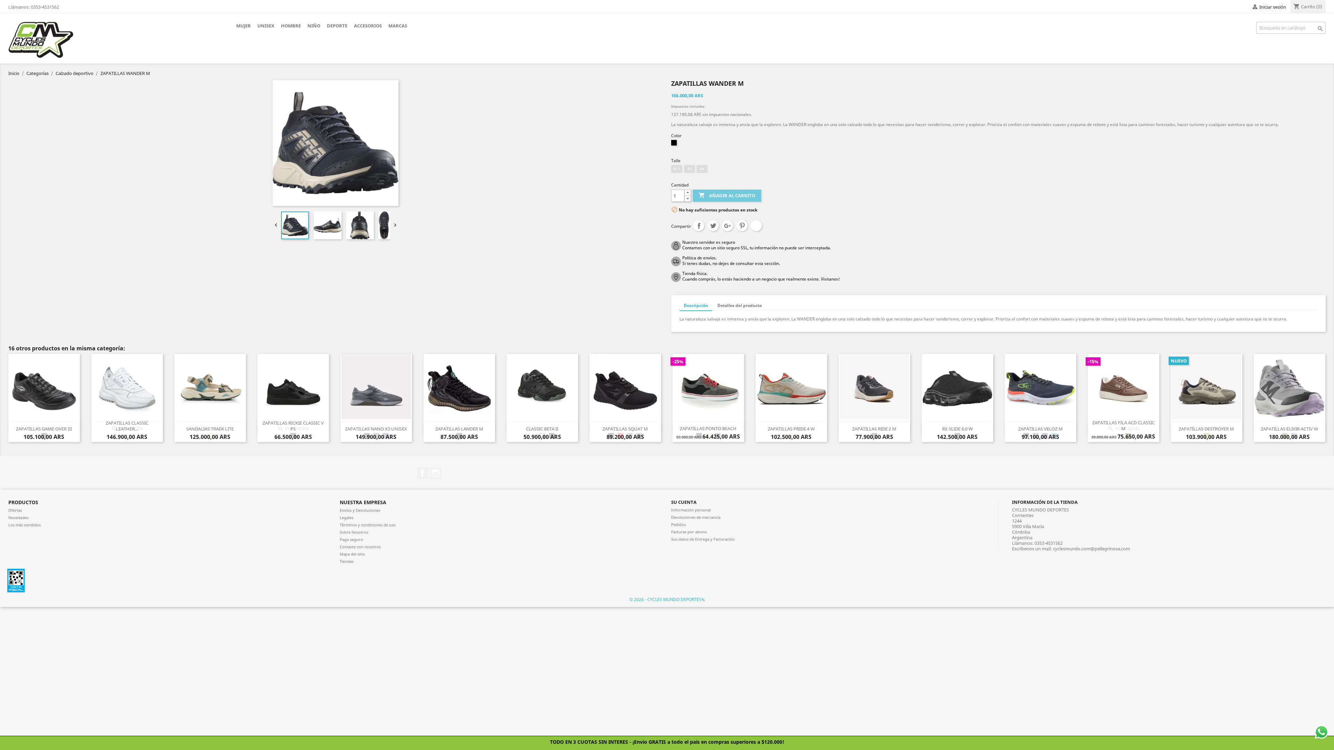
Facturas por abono (689, 531)
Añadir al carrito (727, 195)
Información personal (691, 509)
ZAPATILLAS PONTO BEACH (708, 428)
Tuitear (713, 225)
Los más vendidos (24, 524)
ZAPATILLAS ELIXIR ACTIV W (1289, 429)
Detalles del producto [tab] (739, 305)
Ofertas (15, 510)
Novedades (18, 517)
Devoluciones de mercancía (695, 517)
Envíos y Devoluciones (360, 510)
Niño (313, 26)
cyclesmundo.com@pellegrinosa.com (1091, 548)
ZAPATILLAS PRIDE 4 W (791, 429)
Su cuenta (684, 502)
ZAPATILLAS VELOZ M (1040, 429)
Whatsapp (756, 225)
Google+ (727, 225)
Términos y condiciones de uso (368, 524)
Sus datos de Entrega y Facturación (703, 539)
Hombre (291, 26)
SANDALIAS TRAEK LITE (210, 429)
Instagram (435, 473)
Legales (346, 517)
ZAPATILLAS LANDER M (459, 429)
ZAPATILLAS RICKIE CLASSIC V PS (293, 426)
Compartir (698, 225)
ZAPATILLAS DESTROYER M (1206, 429)
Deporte (337, 26)
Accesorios (368, 26)
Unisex (265, 26)
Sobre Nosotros (354, 532)
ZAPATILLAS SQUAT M (625, 429)
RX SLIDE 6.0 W (957, 429)
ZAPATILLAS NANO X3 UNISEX (376, 429)
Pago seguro (351, 539)
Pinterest (742, 225)
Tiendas (347, 561)
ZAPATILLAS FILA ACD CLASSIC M (1123, 425)
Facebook (422, 473)
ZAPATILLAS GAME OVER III (44, 429)
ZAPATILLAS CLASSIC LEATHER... (127, 426)
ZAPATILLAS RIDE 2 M (874, 429)
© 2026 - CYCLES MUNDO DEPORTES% (667, 599)
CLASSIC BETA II (542, 429)
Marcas (397, 26)
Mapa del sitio (352, 554)
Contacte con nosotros (360, 546)
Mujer (243, 26)
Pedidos (678, 524)
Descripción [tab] (696, 305)
